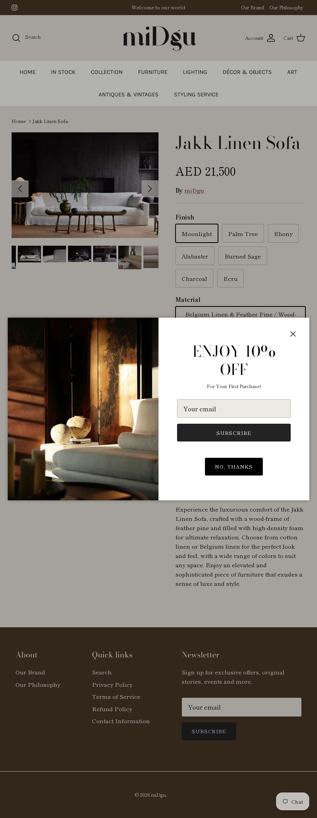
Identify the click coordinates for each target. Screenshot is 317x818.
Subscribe (233, 432)
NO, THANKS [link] (234, 466)
